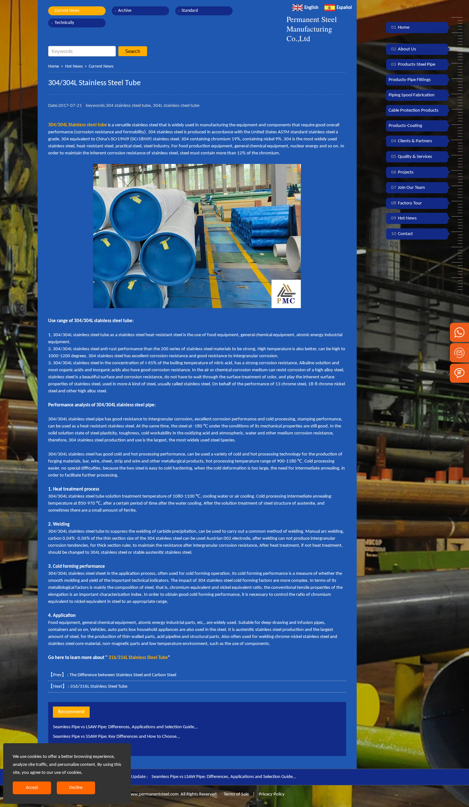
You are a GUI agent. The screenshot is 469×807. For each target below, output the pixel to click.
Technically (64, 22)
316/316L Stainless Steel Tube (98, 686)
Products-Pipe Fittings (410, 80)
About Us (403, 49)
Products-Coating (405, 125)
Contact (402, 234)
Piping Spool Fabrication (412, 95)
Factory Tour (406, 203)
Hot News (74, 66)
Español (344, 7)
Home (53, 66)
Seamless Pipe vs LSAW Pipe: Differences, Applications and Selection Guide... (125, 727)
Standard (190, 10)
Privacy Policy (272, 794)
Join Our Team (408, 187)
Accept (32, 787)
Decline (76, 787)
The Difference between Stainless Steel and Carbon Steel (123, 675)
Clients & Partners (411, 141)
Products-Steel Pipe (413, 64)
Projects (402, 172)
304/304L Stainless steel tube (77, 125)
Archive (124, 10)
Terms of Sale (236, 794)
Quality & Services (411, 156)
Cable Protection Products (413, 110)
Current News (67, 10)
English (311, 7)
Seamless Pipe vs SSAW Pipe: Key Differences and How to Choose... (116, 736)
